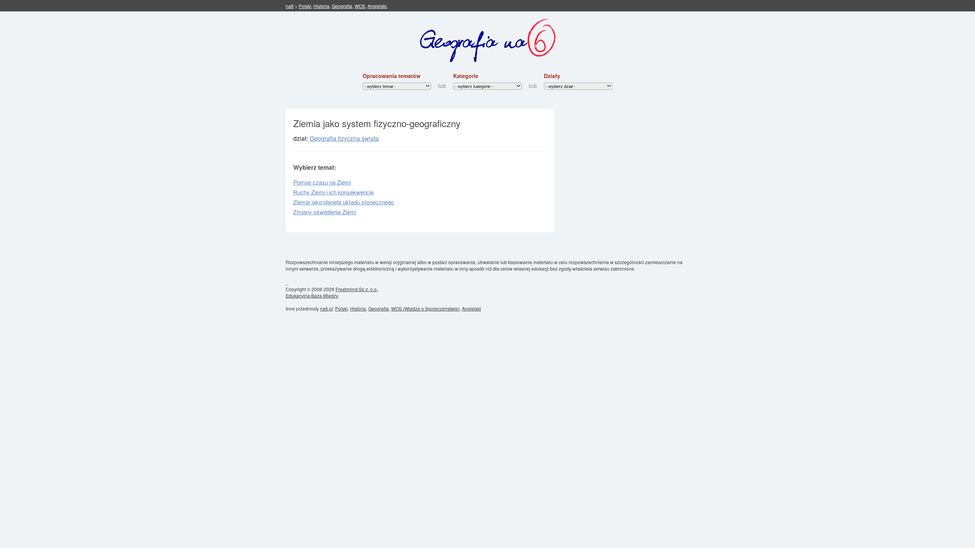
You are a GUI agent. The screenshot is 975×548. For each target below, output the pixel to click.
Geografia (342, 6)
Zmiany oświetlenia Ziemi (324, 212)
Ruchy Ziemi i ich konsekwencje (333, 192)
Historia (321, 6)
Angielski (377, 6)
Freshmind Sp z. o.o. (357, 289)
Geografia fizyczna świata (344, 138)
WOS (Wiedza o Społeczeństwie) (425, 308)
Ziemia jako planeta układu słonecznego (343, 202)
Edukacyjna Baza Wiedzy (312, 295)
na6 (290, 6)
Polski (305, 6)
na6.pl (326, 308)
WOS (360, 6)
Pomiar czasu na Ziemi (322, 182)
